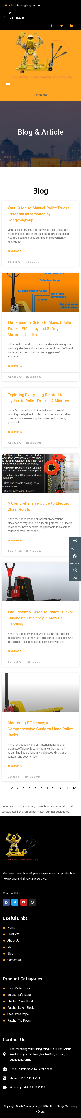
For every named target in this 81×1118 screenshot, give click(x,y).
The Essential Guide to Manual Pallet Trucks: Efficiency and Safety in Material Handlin (40, 328)
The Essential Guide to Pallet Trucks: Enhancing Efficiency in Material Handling (40, 618)
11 (66, 787)
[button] (8, 85)
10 (59, 787)
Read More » (15, 251)
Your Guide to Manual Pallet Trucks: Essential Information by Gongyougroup (39, 214)
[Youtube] (23, 902)
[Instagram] (32, 902)
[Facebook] (6, 902)
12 (74, 787)
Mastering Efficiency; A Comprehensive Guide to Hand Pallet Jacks (40, 729)
